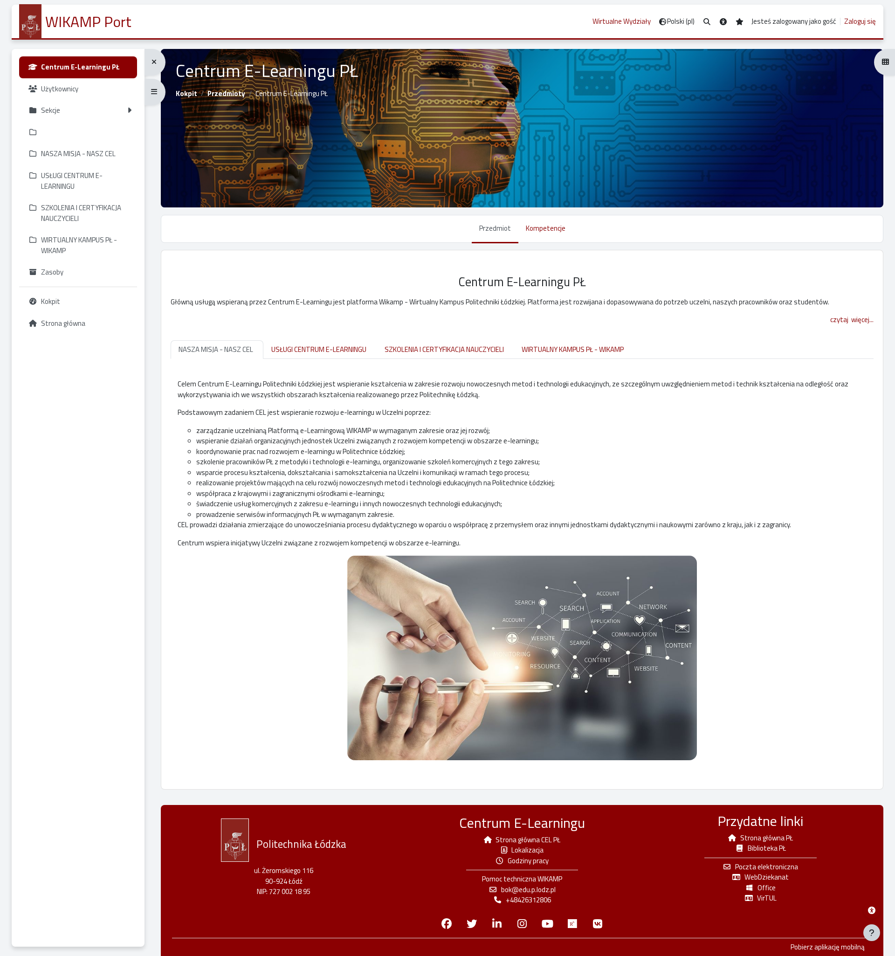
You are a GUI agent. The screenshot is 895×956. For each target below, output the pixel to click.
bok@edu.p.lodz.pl (528, 889)
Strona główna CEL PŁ (528, 839)
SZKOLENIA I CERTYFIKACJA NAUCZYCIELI (444, 349)
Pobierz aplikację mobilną (828, 947)
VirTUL (767, 898)
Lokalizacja (527, 850)
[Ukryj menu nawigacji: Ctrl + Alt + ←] (155, 62)
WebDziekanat (766, 877)
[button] (707, 21)
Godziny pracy (528, 860)
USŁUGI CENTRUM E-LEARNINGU (318, 349)
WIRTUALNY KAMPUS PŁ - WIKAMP (573, 349)
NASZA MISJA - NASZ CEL (216, 349)
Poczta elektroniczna (766, 866)
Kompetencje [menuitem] (545, 228)
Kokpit (186, 93)
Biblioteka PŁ (767, 848)
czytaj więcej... (852, 319)
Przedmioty (226, 93)
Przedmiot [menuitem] (495, 228)
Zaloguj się (860, 21)
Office (766, 887)
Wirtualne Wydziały (621, 21)
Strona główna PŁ (766, 837)
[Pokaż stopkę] (871, 932)
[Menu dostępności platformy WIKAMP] (871, 910)
